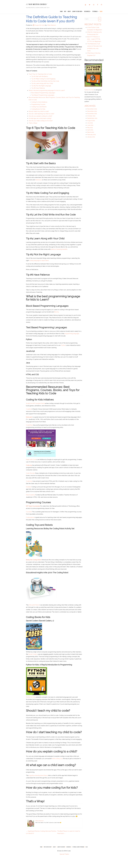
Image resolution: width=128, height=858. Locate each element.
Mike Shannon (51, 25)
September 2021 (92, 118)
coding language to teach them (39, 260)
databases (38, 180)
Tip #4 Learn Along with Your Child (42, 83)
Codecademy (30, 517)
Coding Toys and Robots (39, 107)
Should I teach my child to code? (39, 111)
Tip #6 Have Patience (38, 88)
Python (63, 345)
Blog (101, 11)
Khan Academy (30, 495)
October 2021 (91, 116)
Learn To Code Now (77, 11)
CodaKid (28, 409)
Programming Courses (38, 104)
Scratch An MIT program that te (35, 403)
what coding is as (57, 758)
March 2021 (90, 132)
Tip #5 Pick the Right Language (41, 86)
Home (61, 11)
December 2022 (92, 109)
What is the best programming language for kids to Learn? (47, 90)
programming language (71, 333)
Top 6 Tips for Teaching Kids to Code (40, 74)
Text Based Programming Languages (42, 95)
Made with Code (31, 459)
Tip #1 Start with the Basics (39, 76)
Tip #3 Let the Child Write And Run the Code (45, 81)
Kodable (28, 487)
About (69, 11)
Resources (87, 11)
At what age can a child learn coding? (40, 118)
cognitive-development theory (38, 775)
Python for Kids (89, 90)
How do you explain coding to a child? (40, 116)
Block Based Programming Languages (43, 93)
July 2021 (90, 123)
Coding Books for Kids (38, 109)
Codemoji (29, 481)
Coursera (29, 512)
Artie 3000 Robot (34, 605)
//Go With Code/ (36, 4)
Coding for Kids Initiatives (39, 102)
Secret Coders (32, 654)
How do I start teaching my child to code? (41, 114)
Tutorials (95, 11)
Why (65, 11)
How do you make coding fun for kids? (41, 121)
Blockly (56, 312)
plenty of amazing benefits (59, 249)
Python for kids (31, 697)
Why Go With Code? (47, 847)
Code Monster (30, 473)
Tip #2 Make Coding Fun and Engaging (43, 79)
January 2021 (91, 137)
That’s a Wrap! (33, 123)
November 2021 (92, 113)
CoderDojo (29, 425)
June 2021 (90, 125)
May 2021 (90, 127)
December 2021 (92, 111)
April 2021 (90, 130)
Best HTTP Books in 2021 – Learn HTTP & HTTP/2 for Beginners (94, 39)
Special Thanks (64, 854)
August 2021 (91, 120)
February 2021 (91, 134)
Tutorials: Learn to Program (78, 847)
